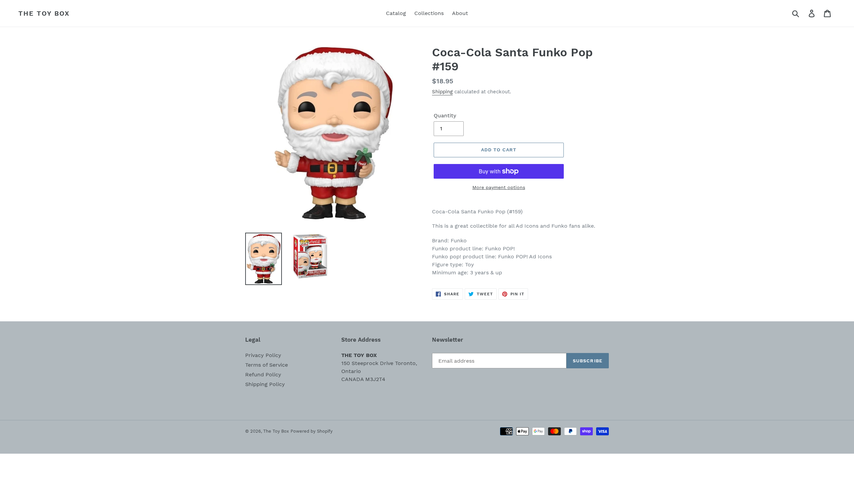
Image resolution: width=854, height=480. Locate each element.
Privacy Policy (263, 355)
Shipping (442, 92)
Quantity (445, 115)
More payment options (498, 187)
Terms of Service (266, 365)
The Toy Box (44, 13)
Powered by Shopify (312, 431)
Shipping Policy (265, 384)
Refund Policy (263, 374)
